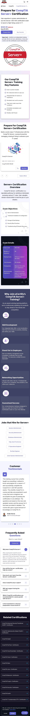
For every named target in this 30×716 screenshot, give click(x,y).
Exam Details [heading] (8, 243)
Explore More (23, 175)
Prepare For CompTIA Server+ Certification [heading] (15, 127)
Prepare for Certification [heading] (15, 12)
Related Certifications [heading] (15, 617)
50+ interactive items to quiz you (15, 92)
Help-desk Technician (15, 442)
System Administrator (15, 428)
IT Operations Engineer (15, 446)
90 (15, 251)
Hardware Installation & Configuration (17, 216)
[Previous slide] (2, 175)
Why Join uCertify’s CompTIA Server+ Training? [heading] (15, 297)
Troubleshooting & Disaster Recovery (17, 226)
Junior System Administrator (15, 455)
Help (25, 712)
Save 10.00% (5, 29)
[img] (15, 148)
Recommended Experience (8, 272)
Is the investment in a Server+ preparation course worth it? (12, 604)
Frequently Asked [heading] (15, 534)
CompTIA (11, 6)
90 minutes (18, 262)
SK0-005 (17, 247)
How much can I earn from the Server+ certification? (12, 576)
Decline (5, 713)
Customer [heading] (15, 467)
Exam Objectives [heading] (10, 209)
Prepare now (6, 32)
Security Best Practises (13, 223)
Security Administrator (15, 432)
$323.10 (4, 27)
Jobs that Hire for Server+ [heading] (15, 422)
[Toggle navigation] (27, 1)
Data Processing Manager (13, 515)
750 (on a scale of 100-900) (19, 257)
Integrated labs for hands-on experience (14, 96)
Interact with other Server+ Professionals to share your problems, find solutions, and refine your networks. (15, 382)
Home (4, 6)
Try (18, 168)
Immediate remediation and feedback (14, 109)
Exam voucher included (13, 89)
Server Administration (13, 212)
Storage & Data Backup (13, 220)
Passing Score (7, 257)
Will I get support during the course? (11, 589)
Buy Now (24, 168)
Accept (12, 713)
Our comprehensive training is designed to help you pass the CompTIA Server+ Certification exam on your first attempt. (14, 407)
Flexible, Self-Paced (12, 112)
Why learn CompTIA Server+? (12, 549)
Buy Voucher (20, 32)
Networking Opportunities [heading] (13, 378)
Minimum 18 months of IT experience (20, 266)
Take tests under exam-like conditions (14, 104)
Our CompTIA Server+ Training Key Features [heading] (13, 82)
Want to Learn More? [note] (15, 539)
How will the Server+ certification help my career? (13, 569)
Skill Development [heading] (9, 325)
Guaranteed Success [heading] (10, 403)
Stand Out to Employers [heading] (12, 350)
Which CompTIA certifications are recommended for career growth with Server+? (13, 597)
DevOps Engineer (15, 451)
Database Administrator (15, 437)
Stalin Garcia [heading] (11, 513)
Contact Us (15, 543)
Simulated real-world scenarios (15, 100)
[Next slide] (6, 175)
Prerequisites (7, 266)
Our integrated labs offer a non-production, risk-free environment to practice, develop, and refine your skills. (15, 329)
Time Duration (7, 262)
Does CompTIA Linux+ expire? (12, 582)
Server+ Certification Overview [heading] (15, 186)
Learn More (12, 709)
